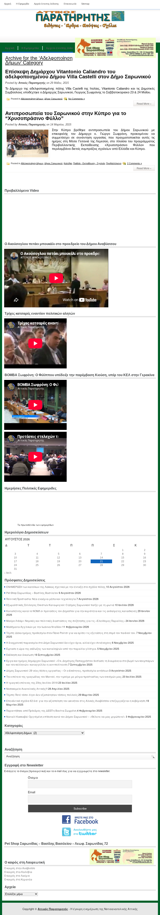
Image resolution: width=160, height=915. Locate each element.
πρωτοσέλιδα (28, 524)
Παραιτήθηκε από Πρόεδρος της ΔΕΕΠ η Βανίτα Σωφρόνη (41, 710)
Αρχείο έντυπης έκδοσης (46, 4)
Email (31, 792)
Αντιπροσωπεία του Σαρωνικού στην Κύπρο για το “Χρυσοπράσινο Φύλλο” (65, 115)
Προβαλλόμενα (113, 163)
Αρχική (7, 4)
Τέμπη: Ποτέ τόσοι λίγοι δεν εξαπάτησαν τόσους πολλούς (42, 694)
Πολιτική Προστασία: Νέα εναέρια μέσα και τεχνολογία (41, 599)
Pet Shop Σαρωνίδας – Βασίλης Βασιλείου (32, 593)
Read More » (144, 103)
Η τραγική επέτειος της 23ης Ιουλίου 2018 (32, 682)
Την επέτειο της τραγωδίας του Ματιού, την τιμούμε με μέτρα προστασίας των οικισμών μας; (64, 676)
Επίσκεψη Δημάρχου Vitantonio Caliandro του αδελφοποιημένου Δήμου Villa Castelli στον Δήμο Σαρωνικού (78, 74)
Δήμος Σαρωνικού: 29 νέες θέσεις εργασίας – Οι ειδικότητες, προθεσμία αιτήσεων (57, 670)
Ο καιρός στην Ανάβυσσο (19, 868)
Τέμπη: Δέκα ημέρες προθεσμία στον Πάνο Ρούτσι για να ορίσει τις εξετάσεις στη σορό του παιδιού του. (71, 633)
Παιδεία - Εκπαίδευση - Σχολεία (89, 163)
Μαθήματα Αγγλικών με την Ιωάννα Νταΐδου (34, 626)
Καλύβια (68, 163)
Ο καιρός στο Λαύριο (17, 875)
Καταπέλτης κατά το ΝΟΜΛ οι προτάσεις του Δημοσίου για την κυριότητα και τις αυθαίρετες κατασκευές (71, 611)
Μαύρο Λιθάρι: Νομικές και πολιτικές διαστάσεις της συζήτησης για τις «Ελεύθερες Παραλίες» (65, 620)
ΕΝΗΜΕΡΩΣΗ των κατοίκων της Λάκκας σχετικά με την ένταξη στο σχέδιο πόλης (55, 586)
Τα (19, 524)
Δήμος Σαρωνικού (53, 98)
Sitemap (85, 4)
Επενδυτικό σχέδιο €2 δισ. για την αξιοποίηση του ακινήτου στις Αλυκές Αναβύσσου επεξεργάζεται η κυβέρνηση (75, 700)
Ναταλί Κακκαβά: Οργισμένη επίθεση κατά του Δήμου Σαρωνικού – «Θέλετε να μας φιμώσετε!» (65, 716)
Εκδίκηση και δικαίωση (20, 654)
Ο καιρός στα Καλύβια (18, 872)
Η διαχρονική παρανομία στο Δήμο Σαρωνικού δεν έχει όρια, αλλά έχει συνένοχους (58, 642)
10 (15, 557)
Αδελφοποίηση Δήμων (32, 98)
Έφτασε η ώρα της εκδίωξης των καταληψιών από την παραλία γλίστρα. (51, 648)
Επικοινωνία (70, 4)
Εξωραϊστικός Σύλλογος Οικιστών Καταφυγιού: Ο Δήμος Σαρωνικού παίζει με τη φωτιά (60, 605)
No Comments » (76, 98)
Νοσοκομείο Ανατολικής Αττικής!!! (27, 688)
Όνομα (33, 777)
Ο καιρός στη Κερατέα (18, 879)
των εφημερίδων (44, 524)
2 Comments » (134, 163)
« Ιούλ (7, 572)
